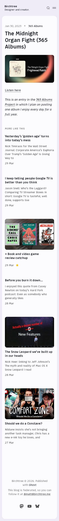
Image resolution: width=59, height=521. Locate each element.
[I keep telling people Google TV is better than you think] (29, 192)
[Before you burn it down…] (29, 292)
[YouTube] (29, 506)
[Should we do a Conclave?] (29, 416)
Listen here (13, 90)
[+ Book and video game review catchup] (29, 243)
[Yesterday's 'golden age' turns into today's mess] (29, 150)
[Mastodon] (21, 506)
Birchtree (11, 6)
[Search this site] (48, 7)
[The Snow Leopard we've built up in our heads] (29, 347)
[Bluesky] (37, 506)
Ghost (32, 485)
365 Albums (35, 26)
